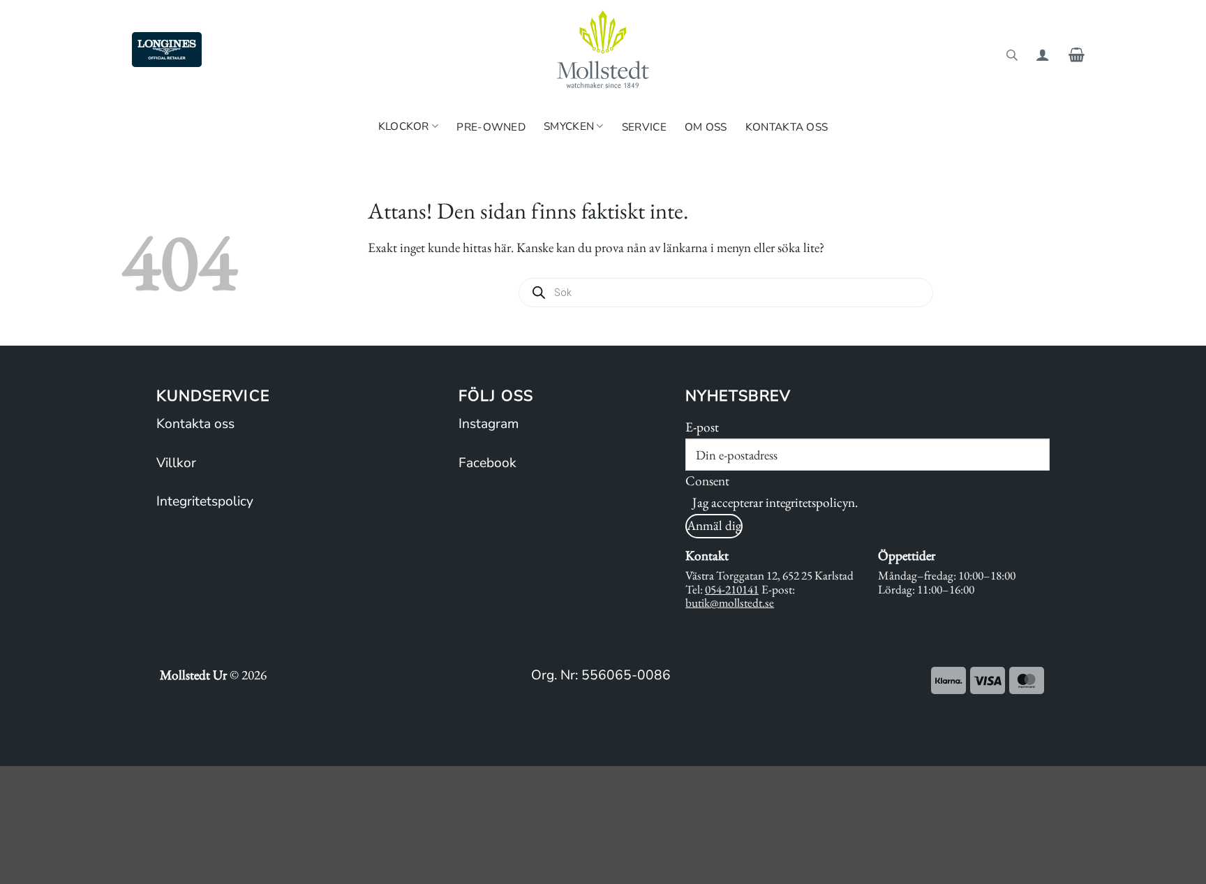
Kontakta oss (786, 126)
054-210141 (732, 589)
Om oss (706, 126)
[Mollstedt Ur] (603, 49)
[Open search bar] (1012, 54)
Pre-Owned (491, 126)
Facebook (487, 463)
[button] (1043, 54)
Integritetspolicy (204, 501)
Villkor (176, 463)
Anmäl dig (714, 525)
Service (644, 126)
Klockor (403, 126)
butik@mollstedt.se (729, 602)
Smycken (569, 126)
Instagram (489, 424)
